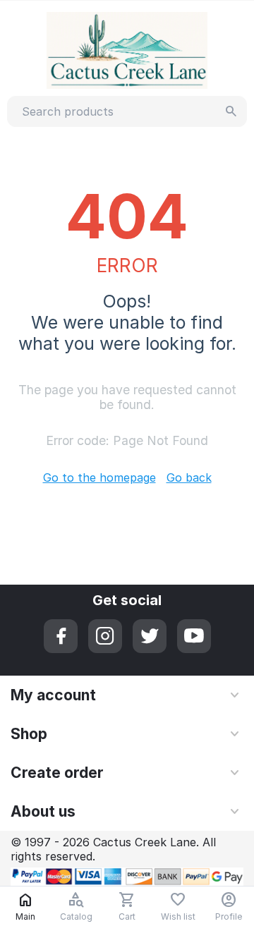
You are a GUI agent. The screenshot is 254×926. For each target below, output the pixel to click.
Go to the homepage (99, 477)
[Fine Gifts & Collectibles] (127, 49)
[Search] (231, 111)
